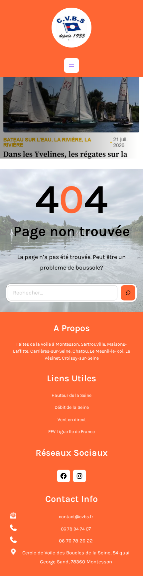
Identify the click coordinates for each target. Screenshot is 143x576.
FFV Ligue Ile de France (71, 431)
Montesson (67, 344)
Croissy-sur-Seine (80, 358)
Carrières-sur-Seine (50, 351)
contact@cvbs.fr (76, 516)
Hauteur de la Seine (71, 395)
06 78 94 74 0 (74, 529)
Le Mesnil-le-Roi (106, 351)
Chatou (80, 351)
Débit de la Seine (72, 407)
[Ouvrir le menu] (71, 65)
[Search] (128, 292)
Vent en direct (72, 419)
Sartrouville (93, 344)
